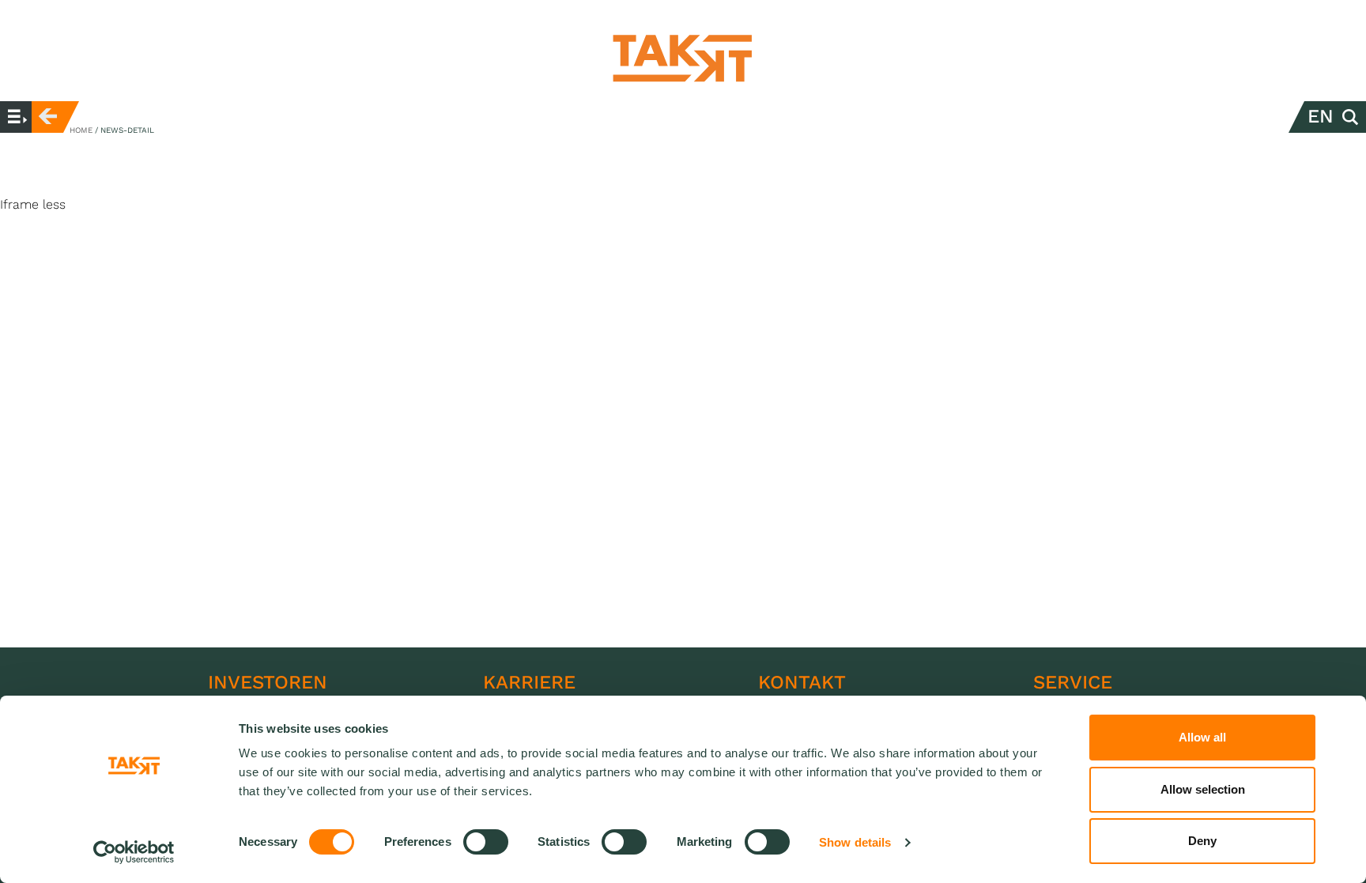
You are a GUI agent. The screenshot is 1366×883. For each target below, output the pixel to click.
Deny (1202, 840)
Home (81, 130)
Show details (855, 842)
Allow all (1202, 737)
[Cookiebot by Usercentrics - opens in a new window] (134, 852)
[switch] (485, 842)
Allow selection (1202, 789)
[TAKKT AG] (683, 58)
